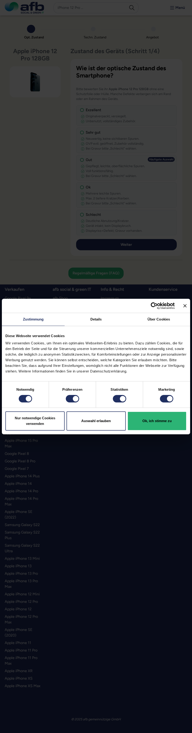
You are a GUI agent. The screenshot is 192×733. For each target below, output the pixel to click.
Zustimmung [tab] (33, 319)
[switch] (72, 398)
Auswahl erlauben (96, 421)
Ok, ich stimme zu (157, 421)
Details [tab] (96, 319)
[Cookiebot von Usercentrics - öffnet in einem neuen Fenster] (154, 305)
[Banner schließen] (185, 305)
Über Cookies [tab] (159, 319)
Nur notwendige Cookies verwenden (35, 421)
